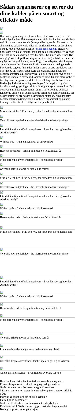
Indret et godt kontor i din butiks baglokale (23, 396)
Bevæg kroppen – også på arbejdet (19, 409)
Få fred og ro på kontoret (13, 399)
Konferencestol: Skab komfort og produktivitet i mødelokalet (33, 406)
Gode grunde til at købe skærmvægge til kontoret (27, 387)
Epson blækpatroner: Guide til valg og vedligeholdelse (30, 384)
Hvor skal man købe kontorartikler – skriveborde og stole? (32, 381)
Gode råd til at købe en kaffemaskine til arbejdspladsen (30, 403)
